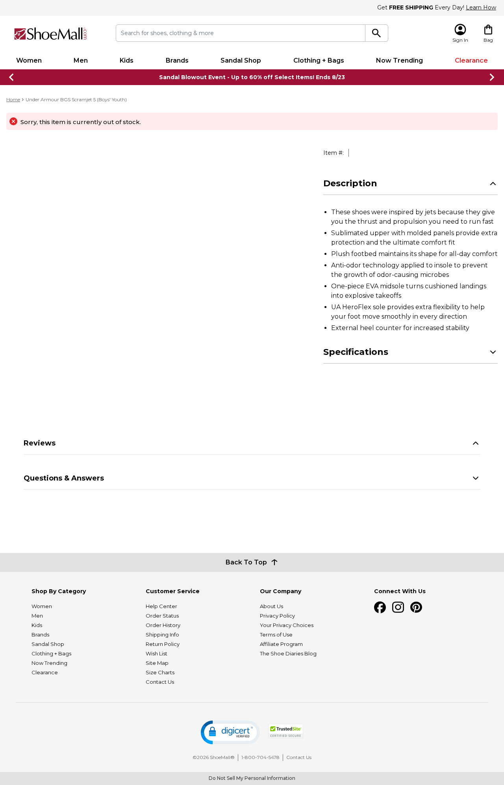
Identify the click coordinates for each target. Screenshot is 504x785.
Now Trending (399, 60)
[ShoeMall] (50, 34)
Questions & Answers (64, 478)
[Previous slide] (12, 77)
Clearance (471, 60)
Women (29, 60)
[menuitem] (28, 60)
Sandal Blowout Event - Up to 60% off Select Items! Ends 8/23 (252, 77)
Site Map (157, 663)
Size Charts (160, 672)
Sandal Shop (240, 60)
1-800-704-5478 (260, 757)
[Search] (376, 33)
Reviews (40, 443)
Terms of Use (276, 634)
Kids (126, 60)
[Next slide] (492, 77)
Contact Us (160, 682)
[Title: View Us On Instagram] (398, 607)
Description (350, 183)
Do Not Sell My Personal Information (252, 778)
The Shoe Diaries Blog (288, 653)
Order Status (162, 615)
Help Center (161, 606)
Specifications (355, 352)
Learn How (481, 7)
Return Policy (163, 644)
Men (81, 60)
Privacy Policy (277, 615)
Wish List (156, 653)
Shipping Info (162, 634)
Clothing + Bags (318, 60)
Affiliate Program (281, 644)
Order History (163, 625)
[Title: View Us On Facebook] (380, 607)
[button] (230, 732)
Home (13, 99)
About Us (271, 606)
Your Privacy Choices (286, 625)
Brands (177, 60)
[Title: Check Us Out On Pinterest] (416, 607)
